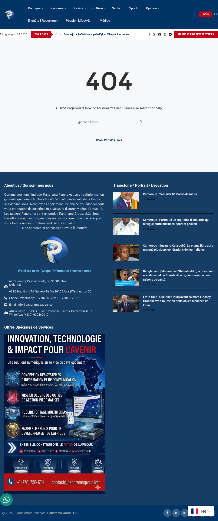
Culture (97, 8)
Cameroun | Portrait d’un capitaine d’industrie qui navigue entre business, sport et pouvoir (176, 222)
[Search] (216, 14)
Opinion (151, 8)
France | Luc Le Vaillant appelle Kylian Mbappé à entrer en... (97, 34)
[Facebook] (149, 34)
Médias (105, 21)
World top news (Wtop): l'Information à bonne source (54, 271)
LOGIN (205, 14)
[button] (56, 34)
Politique (34, 8)
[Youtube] (159, 34)
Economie (56, 8)
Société (78, 8)
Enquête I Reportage (42, 21)
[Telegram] (170, 34)
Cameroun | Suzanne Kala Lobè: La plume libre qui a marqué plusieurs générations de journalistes (178, 247)
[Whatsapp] (165, 34)
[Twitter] (154, 34)
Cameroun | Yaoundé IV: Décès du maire (170, 194)
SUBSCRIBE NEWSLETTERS (197, 34)
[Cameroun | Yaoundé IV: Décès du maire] (126, 200)
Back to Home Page (109, 139)
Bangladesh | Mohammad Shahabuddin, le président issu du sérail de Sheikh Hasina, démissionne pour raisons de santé (178, 275)
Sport (133, 8)
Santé (116, 8)
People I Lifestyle (78, 21)
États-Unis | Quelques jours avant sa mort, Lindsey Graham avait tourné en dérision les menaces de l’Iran (177, 301)
